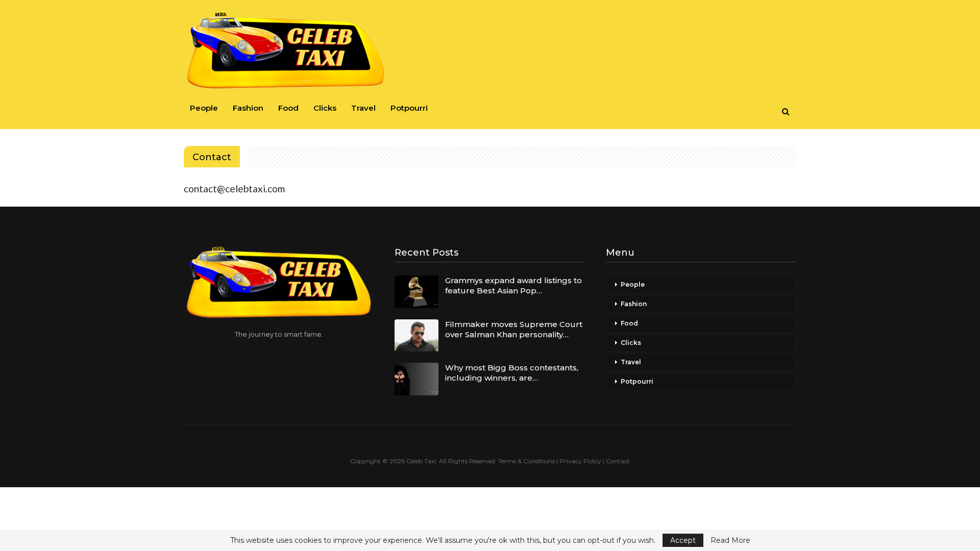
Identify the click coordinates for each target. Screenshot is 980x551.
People (204, 108)
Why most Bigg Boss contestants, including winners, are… (511, 373)
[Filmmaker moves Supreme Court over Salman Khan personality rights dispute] (416, 335)
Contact (618, 461)
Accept (683, 540)
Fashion (248, 108)
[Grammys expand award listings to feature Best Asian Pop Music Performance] (416, 292)
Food (288, 108)
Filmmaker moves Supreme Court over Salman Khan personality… (513, 329)
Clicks (324, 108)
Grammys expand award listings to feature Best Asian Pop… (513, 285)
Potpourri (409, 108)
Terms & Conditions (526, 461)
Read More (730, 540)
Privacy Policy (580, 461)
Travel (363, 108)
